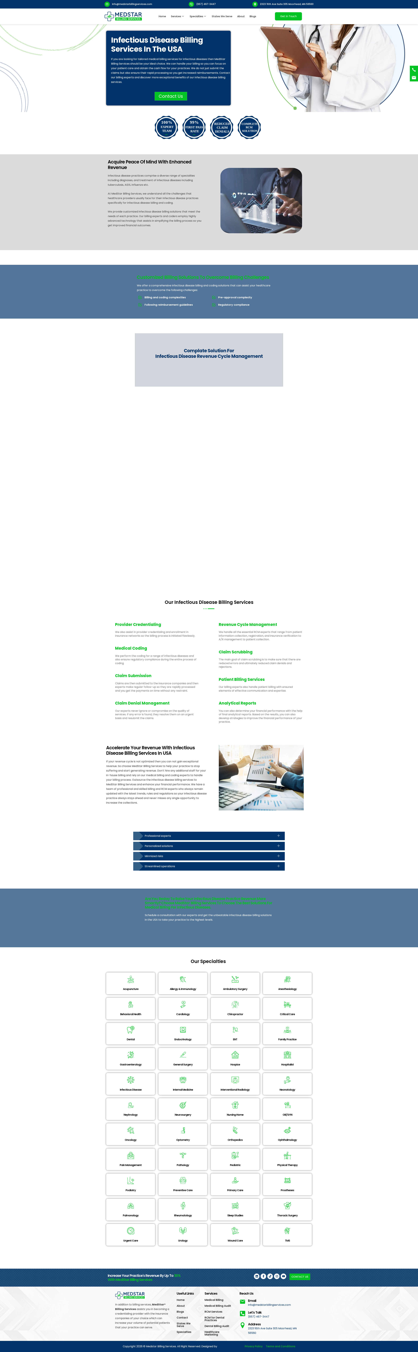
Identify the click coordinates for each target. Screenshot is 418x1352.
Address (254, 1324)
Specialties (196, 16)
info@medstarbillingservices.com (132, 4)
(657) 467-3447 (206, 4)
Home (162, 16)
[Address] (243, 1325)
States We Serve (222, 16)
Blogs (253, 16)
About (241, 16)
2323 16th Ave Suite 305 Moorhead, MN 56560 (287, 4)
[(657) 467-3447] (413, 69)
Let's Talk (255, 1312)
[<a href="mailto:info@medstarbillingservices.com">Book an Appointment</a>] (413, 77)
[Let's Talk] (243, 1313)
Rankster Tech (227, 1346)
